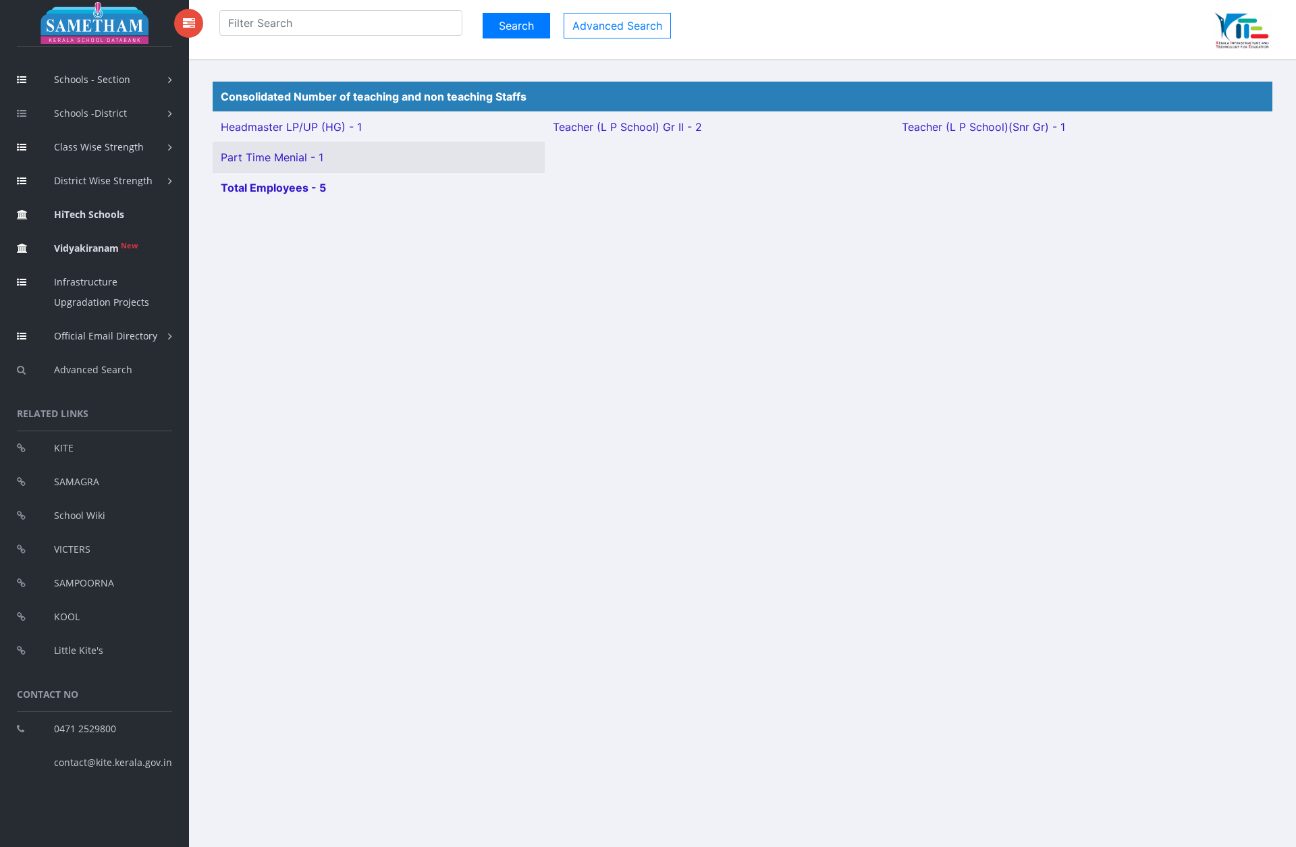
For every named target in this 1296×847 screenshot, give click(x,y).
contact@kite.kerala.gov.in (113, 762)
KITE (64, 447)
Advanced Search (93, 369)
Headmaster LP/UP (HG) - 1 (291, 127)
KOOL (67, 616)
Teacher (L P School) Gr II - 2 (627, 127)
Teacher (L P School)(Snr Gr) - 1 (983, 127)
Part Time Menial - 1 (272, 157)
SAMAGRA (76, 481)
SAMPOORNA (84, 582)
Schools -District (90, 113)
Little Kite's (78, 650)
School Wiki (79, 515)
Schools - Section (92, 79)
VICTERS (72, 549)
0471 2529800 (85, 728)
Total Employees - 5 (273, 187)
